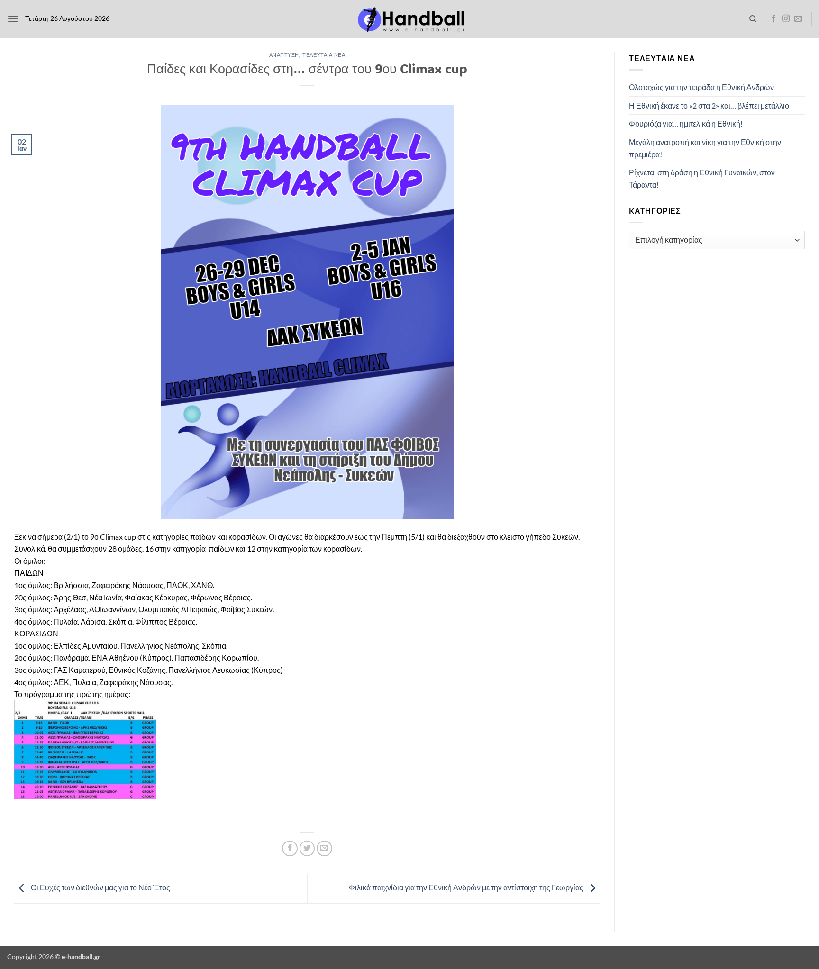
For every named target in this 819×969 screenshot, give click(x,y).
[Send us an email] (798, 19)
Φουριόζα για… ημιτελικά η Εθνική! (686, 123)
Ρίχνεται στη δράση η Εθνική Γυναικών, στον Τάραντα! (702, 178)
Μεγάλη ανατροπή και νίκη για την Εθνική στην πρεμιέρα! (705, 148)
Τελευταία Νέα (323, 54)
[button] (12, 18)
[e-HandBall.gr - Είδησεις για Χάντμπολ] (409, 19)
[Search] (752, 19)
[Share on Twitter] (307, 848)
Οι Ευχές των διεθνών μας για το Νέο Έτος (99, 887)
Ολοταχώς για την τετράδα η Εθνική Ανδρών (701, 86)
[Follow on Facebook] (773, 19)
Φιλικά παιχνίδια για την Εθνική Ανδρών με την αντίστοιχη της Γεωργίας (467, 887)
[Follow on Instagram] (786, 19)
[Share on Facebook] (290, 848)
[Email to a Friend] (324, 848)
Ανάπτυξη (284, 54)
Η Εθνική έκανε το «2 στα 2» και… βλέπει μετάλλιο (709, 105)
